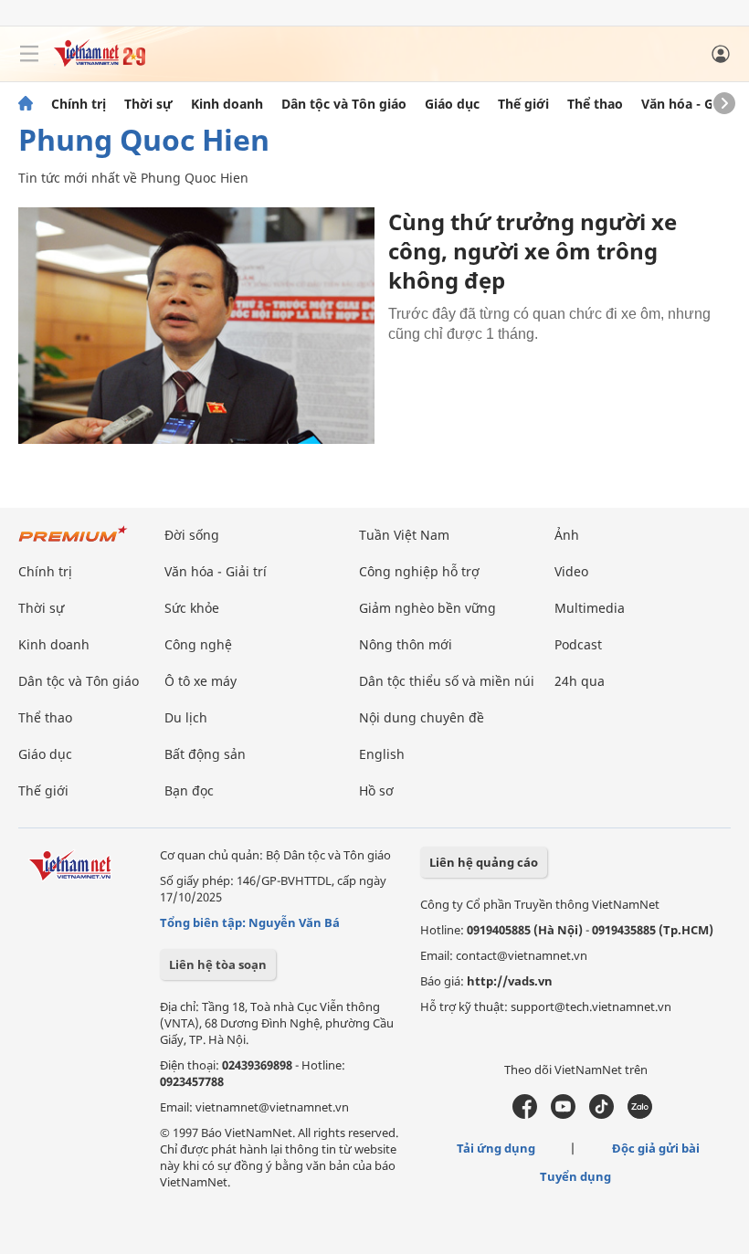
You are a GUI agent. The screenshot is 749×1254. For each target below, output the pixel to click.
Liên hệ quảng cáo (483, 862)
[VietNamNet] (25, 104)
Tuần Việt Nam (404, 534)
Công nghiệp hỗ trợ (419, 571)
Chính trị (78, 104)
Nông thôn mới (405, 644)
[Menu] (29, 54)
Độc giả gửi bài (656, 1148)
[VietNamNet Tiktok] (601, 1114)
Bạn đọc (189, 790)
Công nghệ (198, 644)
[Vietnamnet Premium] (73, 543)
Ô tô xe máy (200, 681)
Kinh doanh (227, 104)
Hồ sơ (376, 790)
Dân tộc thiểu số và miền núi (446, 681)
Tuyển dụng (575, 1176)
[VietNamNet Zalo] (640, 1114)
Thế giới (523, 104)
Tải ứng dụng (496, 1148)
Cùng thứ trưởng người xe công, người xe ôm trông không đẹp (532, 250)
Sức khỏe (191, 607)
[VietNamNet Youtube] (563, 1114)
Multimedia (589, 607)
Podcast (578, 644)
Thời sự (148, 104)
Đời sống (191, 534)
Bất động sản (205, 754)
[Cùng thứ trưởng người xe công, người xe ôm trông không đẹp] (196, 325)
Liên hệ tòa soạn (218, 964)
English (382, 754)
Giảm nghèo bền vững (427, 607)
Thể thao (595, 104)
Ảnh (566, 534)
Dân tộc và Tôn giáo (343, 104)
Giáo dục (452, 104)
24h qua (579, 681)
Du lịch (185, 717)
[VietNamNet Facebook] (524, 1114)
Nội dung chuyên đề (421, 717)
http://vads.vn (510, 981)
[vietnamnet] (99, 61)
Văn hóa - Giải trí (693, 104)
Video (571, 571)
